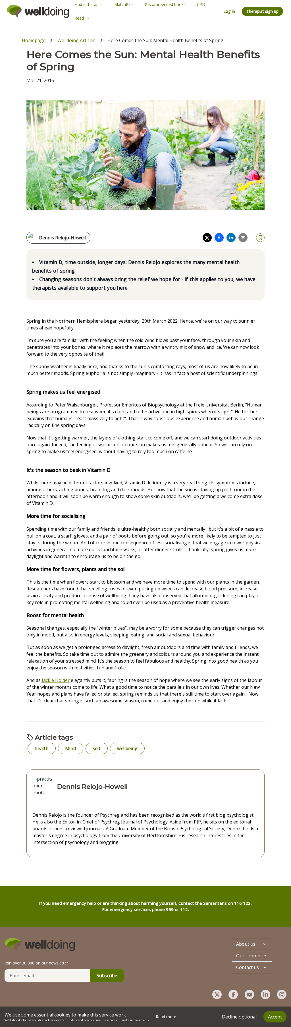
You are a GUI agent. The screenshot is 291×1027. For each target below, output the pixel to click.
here (122, 287)
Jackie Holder (56, 680)
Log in (229, 11)
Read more (166, 1016)
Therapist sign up (262, 11)
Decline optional (239, 1017)
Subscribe (107, 975)
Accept (275, 1017)
